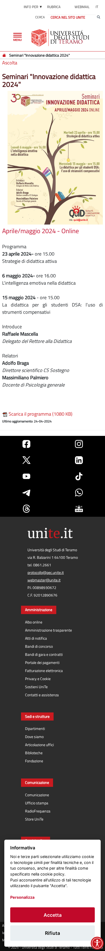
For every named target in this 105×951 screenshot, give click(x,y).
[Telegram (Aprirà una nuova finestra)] (26, 492)
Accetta (53, 915)
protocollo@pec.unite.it (45, 573)
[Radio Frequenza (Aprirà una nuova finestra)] (79, 509)
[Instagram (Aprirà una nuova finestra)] (79, 444)
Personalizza (22, 897)
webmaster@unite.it (44, 580)
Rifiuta (52, 933)
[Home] (4, 55)
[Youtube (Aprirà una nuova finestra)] (26, 476)
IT (97, 6)
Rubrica (54, 6)
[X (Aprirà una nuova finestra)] (26, 460)
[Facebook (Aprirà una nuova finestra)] (26, 444)
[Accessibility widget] (97, 943)
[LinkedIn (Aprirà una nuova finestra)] (79, 460)
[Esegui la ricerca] (98, 17)
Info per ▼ (33, 6)
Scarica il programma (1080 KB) (40, 414)
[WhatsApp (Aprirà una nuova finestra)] (79, 492)
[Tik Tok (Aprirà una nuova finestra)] (79, 476)
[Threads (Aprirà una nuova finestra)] (26, 509)
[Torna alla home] (60, 38)
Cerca (40, 17)
